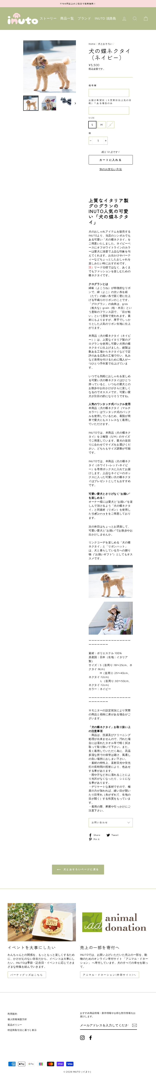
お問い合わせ (100, 822)
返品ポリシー (15, 1024)
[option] (78, 3)
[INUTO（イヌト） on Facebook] (90, 1037)
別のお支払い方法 (110, 169)
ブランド (84, 18)
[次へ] (73, 103)
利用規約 (12, 1014)
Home (92, 44)
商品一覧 (67, 18)
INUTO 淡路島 (105, 18)
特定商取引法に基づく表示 (22, 1030)
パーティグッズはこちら (26, 974)
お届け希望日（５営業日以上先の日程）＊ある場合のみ (110, 101)
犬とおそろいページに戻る (80, 869)
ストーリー (48, 18)
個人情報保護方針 (17, 1019)
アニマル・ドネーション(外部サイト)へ (109, 974)
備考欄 (93, 85)
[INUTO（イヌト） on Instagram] (82, 1037)
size (92, 118)
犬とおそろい (105, 44)
